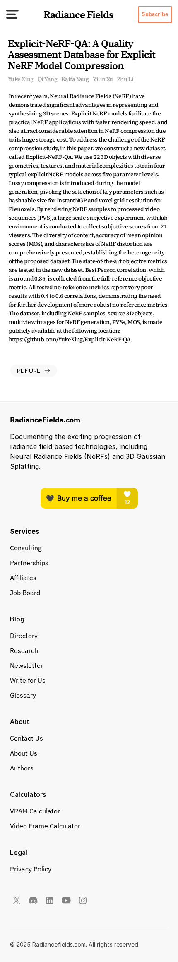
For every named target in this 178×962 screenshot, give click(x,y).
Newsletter (26, 665)
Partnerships (29, 563)
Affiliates (23, 577)
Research (24, 650)
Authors (22, 768)
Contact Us (26, 738)
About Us (23, 753)
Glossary (23, 695)
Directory (24, 635)
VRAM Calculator (35, 811)
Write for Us (28, 680)
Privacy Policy (30, 869)
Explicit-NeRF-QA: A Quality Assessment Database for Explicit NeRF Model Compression (82, 54)
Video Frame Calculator (45, 826)
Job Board (25, 592)
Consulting (25, 548)
